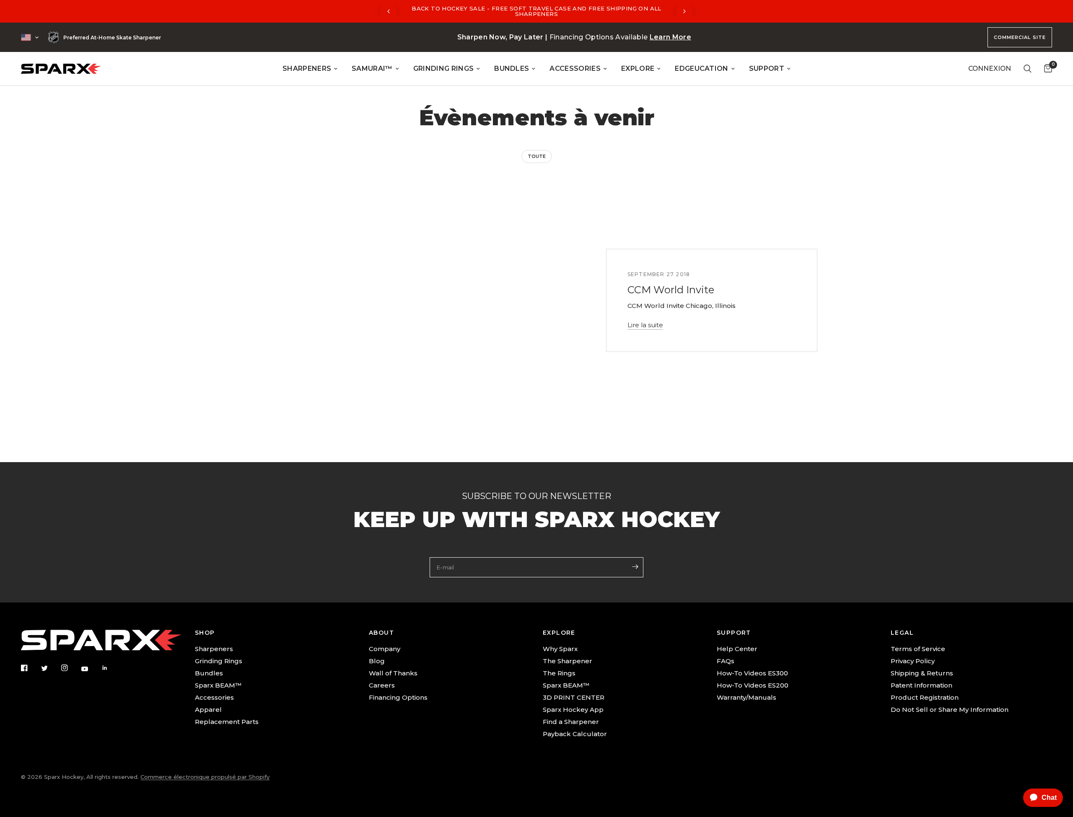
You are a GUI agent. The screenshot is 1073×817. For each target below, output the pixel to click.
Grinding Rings (218, 661)
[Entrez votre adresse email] (635, 566)
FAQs (725, 661)
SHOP (205, 633)
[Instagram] (70, 668)
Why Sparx (560, 649)
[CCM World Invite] (441, 300)
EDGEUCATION (701, 68)
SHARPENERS (307, 68)
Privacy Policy (913, 661)
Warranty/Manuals (746, 697)
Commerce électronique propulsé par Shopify (205, 776)
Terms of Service (918, 649)
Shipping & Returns (922, 673)
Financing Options (398, 697)
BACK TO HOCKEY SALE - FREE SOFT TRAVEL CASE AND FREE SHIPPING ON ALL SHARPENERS (536, 11)
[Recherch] (1027, 68)
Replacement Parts (227, 722)
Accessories (214, 697)
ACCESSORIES (575, 68)
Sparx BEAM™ (218, 685)
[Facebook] (30, 668)
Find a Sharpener (571, 722)
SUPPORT (766, 68)
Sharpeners (214, 649)
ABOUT (381, 633)
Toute (537, 156)
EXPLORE (637, 68)
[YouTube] (90, 668)
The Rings (559, 673)
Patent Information (921, 685)
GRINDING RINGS (443, 68)
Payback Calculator (575, 734)
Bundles (209, 673)
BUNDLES (511, 68)
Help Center (737, 649)
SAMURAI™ (372, 68)
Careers (382, 685)
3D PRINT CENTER (573, 697)
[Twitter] (50, 668)
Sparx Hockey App (573, 710)
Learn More (670, 37)
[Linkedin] (110, 668)
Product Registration (925, 697)
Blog (377, 661)
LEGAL (902, 633)
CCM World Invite (670, 290)
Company (384, 649)
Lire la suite (645, 324)
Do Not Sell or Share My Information (949, 710)
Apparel (208, 710)
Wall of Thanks (393, 673)
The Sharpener (567, 661)
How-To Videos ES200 (752, 685)
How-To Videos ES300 (752, 673)
